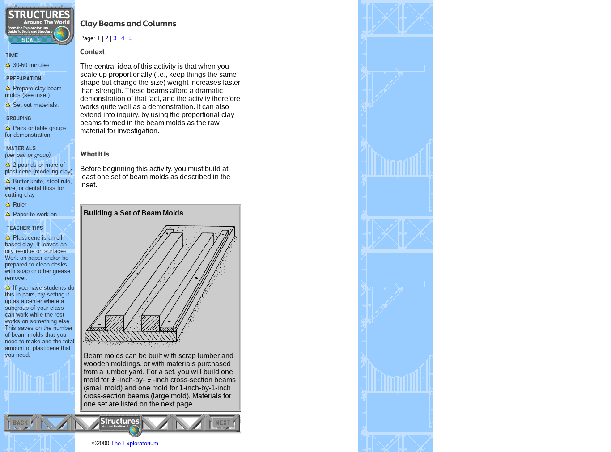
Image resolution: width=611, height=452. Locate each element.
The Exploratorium (134, 443)
